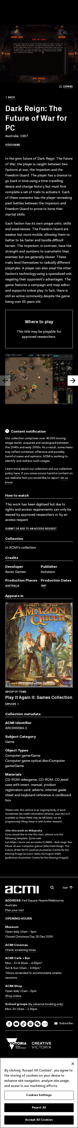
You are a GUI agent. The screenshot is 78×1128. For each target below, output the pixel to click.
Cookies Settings (39, 1095)
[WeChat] (37, 1024)
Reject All (39, 1107)
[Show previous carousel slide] (5, 380)
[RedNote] (45, 1024)
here (17, 473)
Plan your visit (14, 910)
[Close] (73, 1063)
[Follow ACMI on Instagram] (30, 1024)
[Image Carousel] (39, 380)
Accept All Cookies (39, 1120)
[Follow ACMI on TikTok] (23, 1024)
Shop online (13, 996)
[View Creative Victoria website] (28, 1045)
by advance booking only (45, 1004)
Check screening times (20, 950)
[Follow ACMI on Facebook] (9, 1024)
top (65, 887)
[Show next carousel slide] (73, 380)
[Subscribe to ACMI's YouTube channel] (16, 1024)
